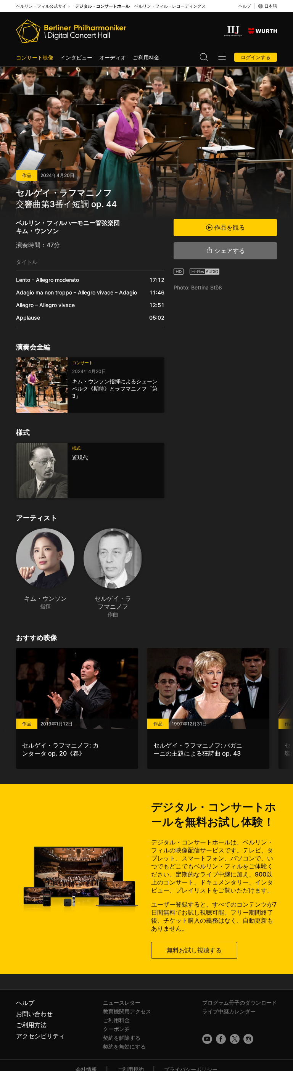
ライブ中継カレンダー (229, 1011)
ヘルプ (244, 6)
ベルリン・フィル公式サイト (43, 6)
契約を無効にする (124, 1046)
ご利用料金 (146, 57)
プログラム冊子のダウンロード (239, 1002)
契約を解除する (121, 1037)
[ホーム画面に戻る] (71, 31)
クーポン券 (116, 1029)
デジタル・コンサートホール (102, 6)
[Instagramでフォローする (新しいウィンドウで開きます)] (248, 1039)
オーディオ (112, 57)
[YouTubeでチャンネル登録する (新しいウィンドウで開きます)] (207, 1039)
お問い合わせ (34, 1014)
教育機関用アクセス (127, 1011)
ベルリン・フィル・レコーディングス (170, 6)
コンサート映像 (34, 57)
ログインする (255, 57)
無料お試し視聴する (194, 950)
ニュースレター (121, 1002)
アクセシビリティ (40, 1036)
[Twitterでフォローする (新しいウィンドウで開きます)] (235, 1039)
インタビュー (76, 57)
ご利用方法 (31, 1025)
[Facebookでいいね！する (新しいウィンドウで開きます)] (221, 1039)
